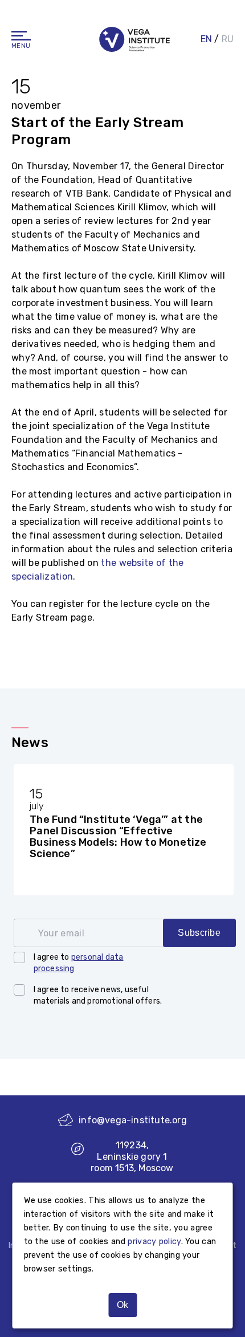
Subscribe (199, 932)
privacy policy (154, 1241)
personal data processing (79, 962)
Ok (122, 1305)
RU (228, 39)
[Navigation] (21, 35)
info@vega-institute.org (133, 1120)
